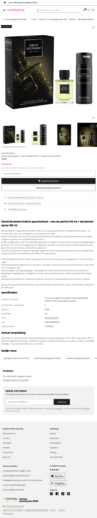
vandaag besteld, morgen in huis (17, 471)
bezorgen (7, 443)
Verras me (62, 402)
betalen (6, 447)
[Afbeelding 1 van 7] (14, 135)
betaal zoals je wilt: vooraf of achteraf (24, 203)
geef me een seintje (50, 181)
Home (33, 19)
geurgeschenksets (86, 19)
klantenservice (9, 433)
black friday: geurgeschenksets (47, 358)
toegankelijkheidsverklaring (36, 510)
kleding (53, 452)
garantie (6, 457)
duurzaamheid (56, 457)
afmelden (86, 408)
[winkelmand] (92, 10)
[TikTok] (62, 493)
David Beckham (8, 153)
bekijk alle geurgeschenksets (48, 188)
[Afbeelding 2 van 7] (39, 135)
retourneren (8, 452)
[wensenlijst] (89, 10)
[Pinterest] (68, 493)
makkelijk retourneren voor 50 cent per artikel (22, 480)
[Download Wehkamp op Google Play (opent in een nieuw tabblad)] (58, 485)
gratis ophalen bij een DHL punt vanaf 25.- (26, 197)
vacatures (54, 438)
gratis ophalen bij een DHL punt (16, 475)
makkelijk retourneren (17, 209)
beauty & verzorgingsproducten (53, 19)
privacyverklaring (56, 408)
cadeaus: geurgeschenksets (78, 358)
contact (6, 438)
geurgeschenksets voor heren (16, 358)
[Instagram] (51, 493)
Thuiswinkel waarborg (15, 506)
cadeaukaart (55, 443)
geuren (72, 19)
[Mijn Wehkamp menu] (85, 10)
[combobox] (58, 10)
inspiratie (54, 447)
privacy (53, 510)
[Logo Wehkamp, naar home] (15, 10)
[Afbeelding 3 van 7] (64, 135)
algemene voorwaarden (13, 510)
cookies (61, 510)
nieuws (53, 433)
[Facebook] (57, 493)
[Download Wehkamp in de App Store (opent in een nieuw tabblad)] (58, 478)
